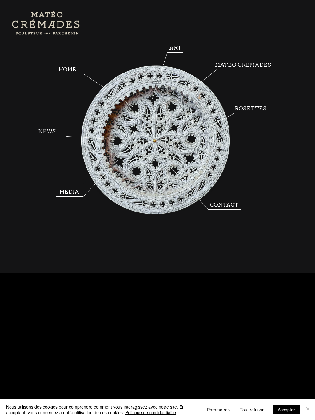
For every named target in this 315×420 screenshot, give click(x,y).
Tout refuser (252, 409)
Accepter (286, 409)
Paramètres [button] (218, 409)
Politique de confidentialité (150, 412)
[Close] (307, 409)
